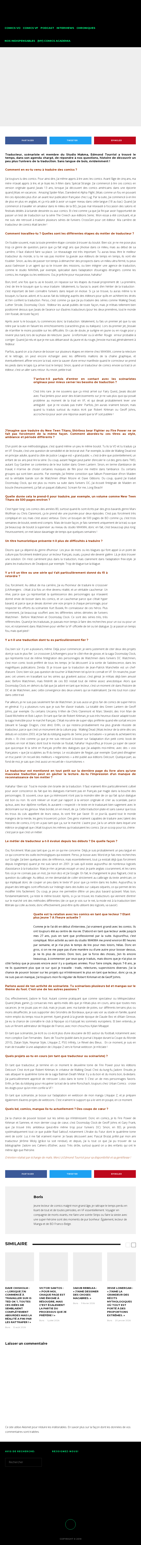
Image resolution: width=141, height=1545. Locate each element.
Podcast (47, 28)
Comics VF (30, 28)
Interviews (65, 28)
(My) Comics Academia (53, 40)
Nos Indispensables (20, 40)
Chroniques (86, 28)
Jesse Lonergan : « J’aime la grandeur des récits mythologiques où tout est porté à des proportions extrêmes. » (120, 1301)
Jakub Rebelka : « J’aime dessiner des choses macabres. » (86, 1293)
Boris (50, 94)
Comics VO (12, 28)
